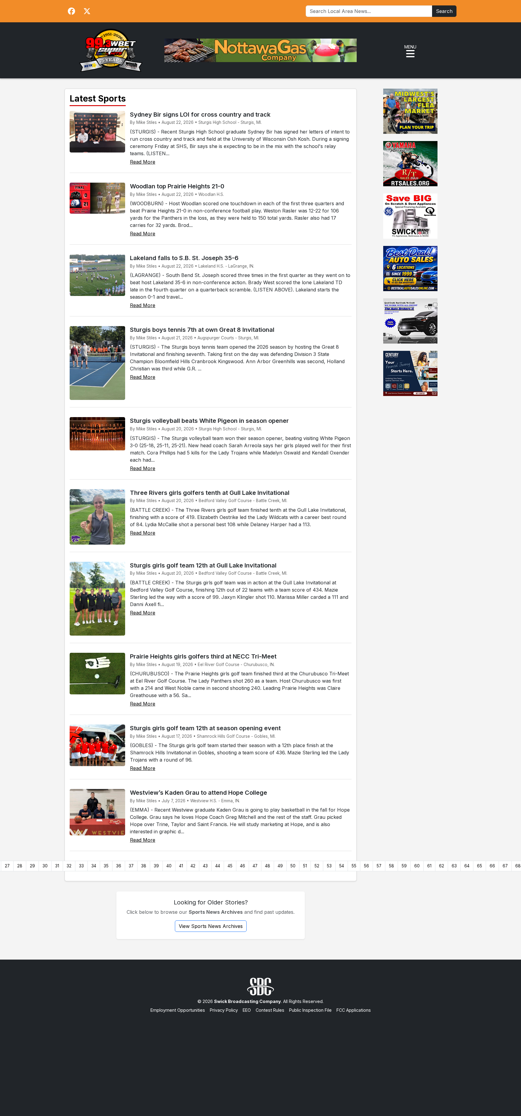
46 (242, 865)
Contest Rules (270, 1010)
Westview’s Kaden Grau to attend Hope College (198, 792)
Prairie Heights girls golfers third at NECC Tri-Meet (203, 656)
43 (205, 865)
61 (429, 865)
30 (45, 865)
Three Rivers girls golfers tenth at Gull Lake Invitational (209, 492)
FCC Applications (353, 1010)
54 (341, 865)
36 (118, 865)
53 (329, 865)
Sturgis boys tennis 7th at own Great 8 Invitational (202, 329)
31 (57, 865)
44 (217, 865)
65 (479, 865)
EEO (247, 1010)
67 (505, 865)
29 (32, 865)
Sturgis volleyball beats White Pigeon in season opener (209, 420)
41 (181, 865)
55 (354, 865)
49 (280, 865)
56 (366, 865)
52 (316, 865)
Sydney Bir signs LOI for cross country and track (200, 114)
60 (417, 865)
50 (292, 865)
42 (193, 865)
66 (492, 865)
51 (305, 865)
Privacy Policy (224, 1010)
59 (404, 865)
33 (81, 865)
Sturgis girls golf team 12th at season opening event (205, 728)
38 (143, 865)
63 (454, 865)
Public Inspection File (310, 1010)
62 (441, 865)
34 (93, 865)
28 (19, 865)
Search (444, 11)
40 (169, 865)
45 (230, 865)
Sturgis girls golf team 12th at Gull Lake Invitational (203, 565)
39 (156, 865)
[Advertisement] (260, 1059)
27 (7, 865)
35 (106, 865)
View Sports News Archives (211, 926)
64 (466, 865)
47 (255, 865)
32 (69, 865)
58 (391, 865)
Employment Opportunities (177, 1010)
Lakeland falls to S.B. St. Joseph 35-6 (184, 258)
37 (131, 865)
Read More (142, 162)
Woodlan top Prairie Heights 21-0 (177, 186)
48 (267, 865)
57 (379, 865)
